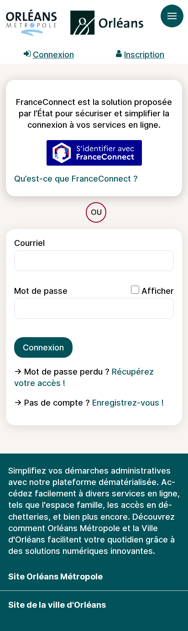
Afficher (157, 291)
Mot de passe (41, 291)
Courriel (29, 243)
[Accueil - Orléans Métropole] (74, 25)
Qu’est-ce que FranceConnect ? (76, 178)
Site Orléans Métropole (55, 576)
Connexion (43, 347)
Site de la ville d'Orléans (57, 605)
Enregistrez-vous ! (128, 402)
